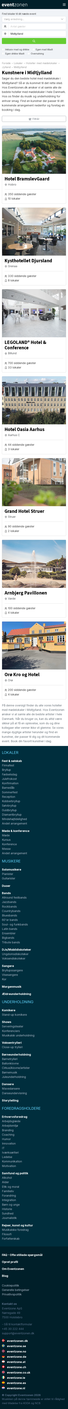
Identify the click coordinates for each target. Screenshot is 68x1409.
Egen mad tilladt (44, 49)
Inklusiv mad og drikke (17, 49)
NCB (37, 1403)
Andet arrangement (14, 823)
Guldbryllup (9, 810)
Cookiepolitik (10, 1285)
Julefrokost (9, 778)
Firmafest (8, 765)
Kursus (6, 839)
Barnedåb (8, 787)
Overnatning (37, 53)
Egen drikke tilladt (14, 53)
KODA (26, 1403)
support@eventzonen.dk (18, 1333)
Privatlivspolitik (12, 1294)
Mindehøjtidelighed (14, 819)
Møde (6, 835)
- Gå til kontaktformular (17, 1324)
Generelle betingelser (15, 1290)
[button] (34, 19)
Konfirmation (10, 783)
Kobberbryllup (11, 801)
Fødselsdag (9, 774)
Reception (8, 796)
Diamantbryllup (12, 814)
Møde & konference (15, 831)
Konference (9, 844)
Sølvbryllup (9, 805)
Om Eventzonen (13, 1269)
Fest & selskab (12, 761)
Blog (5, 1275)
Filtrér (36, 118)
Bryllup (6, 769)
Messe (6, 848)
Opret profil (10, 1262)
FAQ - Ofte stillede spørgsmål (22, 1255)
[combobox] (37, 34)
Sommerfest (10, 792)
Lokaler (10, 752)
